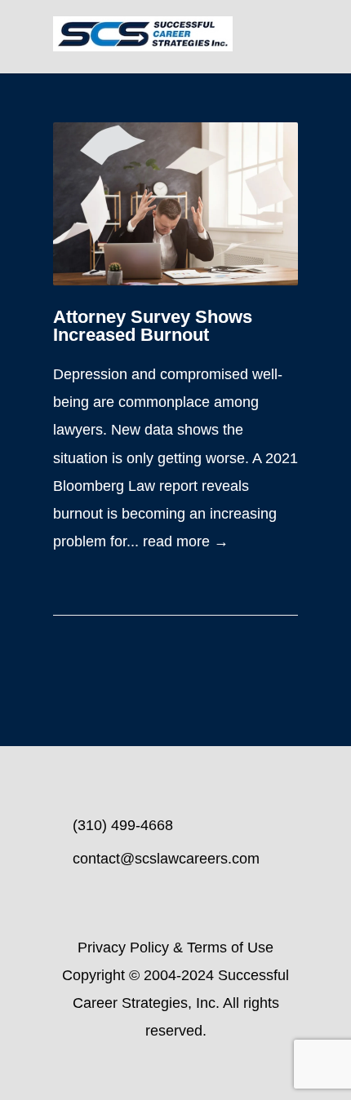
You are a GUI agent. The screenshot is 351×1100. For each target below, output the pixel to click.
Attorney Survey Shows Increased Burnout (152, 326)
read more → (186, 541)
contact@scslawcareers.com (166, 858)
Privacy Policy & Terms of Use (175, 947)
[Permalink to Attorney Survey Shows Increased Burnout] (175, 203)
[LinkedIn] (175, 1071)
